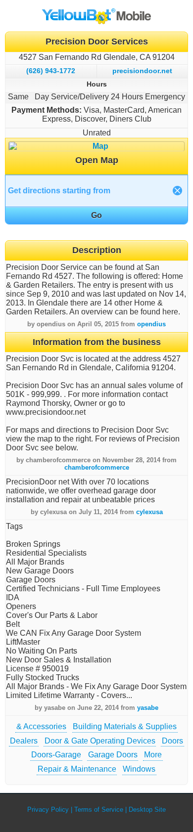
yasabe (147, 707)
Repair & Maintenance (77, 769)
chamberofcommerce (96, 467)
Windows (139, 769)
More (153, 754)
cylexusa (149, 512)
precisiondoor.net (142, 71)
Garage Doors (113, 754)
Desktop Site (147, 809)
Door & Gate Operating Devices (100, 741)
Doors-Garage (56, 754)
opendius (151, 324)
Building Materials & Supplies (125, 726)
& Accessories (41, 726)
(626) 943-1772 (50, 71)
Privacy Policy (48, 809)
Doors (172, 741)
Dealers (24, 741)
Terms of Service (98, 809)
